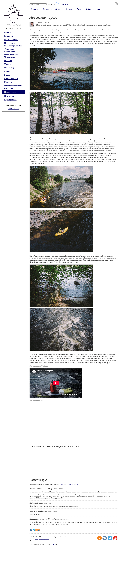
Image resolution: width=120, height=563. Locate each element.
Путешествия (10, 92)
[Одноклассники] (36, 530)
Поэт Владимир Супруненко (11, 56)
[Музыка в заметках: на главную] (13, 16)
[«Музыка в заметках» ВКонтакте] (104, 538)
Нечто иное (9, 96)
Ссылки (69, 9)
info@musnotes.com (42, 539)
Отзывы (58, 9)
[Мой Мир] (39, 530)
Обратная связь (93, 9)
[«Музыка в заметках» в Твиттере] (110, 538)
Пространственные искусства (13, 87)
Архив (79, 9)
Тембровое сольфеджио (9, 50)
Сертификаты (10, 100)
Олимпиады (9, 68)
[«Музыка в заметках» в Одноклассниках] (99, 538)
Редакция (47, 9)
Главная (7, 32)
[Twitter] (34, 530)
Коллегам (8, 36)
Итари (53, 544)
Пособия (8, 60)
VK (62, 484)
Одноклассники (72, 484)
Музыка (7, 71)
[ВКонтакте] (31, 530)
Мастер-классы (11, 39)
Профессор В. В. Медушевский (13, 44)
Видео (7, 75)
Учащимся (9, 64)
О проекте (35, 9)
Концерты (8, 82)
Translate (65, 4)
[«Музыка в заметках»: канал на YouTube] (115, 538)
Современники (11, 78)
